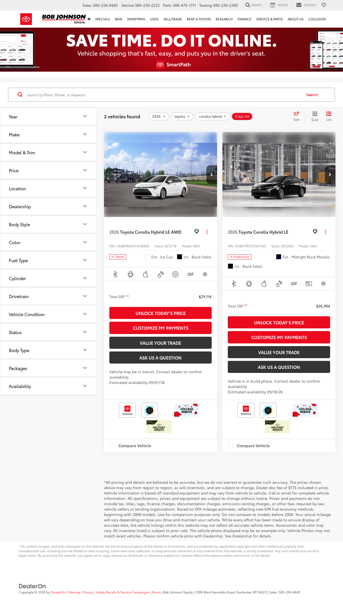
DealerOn (58, 592)
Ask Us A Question (160, 357)
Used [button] (154, 19)
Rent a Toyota (199, 19)
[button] (211, 174)
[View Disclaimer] (205, 274)
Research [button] (224, 19)
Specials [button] (102, 19)
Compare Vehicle (134, 445)
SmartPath (136, 19)
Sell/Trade (172, 19)
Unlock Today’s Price (161, 313)
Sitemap (74, 592)
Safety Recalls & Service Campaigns (123, 592)
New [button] (118, 19)
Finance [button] (244, 19)
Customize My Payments (160, 328)
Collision (317, 19)
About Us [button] (296, 19)
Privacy (88, 592)
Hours (156, 592)
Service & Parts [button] (269, 19)
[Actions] (207, 232)
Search (312, 94)
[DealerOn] (32, 585)
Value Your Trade (160, 343)
